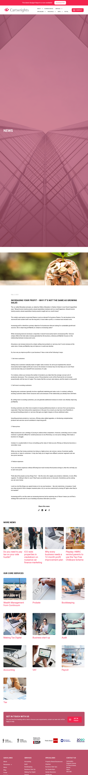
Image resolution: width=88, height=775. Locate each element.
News (5, 767)
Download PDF (60, 3)
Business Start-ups (51, 767)
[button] (39, 8)
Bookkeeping (28, 767)
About (5, 761)
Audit (26, 764)
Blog (4, 770)
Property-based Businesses (54, 761)
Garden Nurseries (50, 772)
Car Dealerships (50, 769)
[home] (18, 10)
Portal (5, 772)
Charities (48, 764)
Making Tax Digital (29, 772)
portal (66, 11)
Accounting (27, 761)
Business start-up (29, 769)
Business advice (49, 8)
